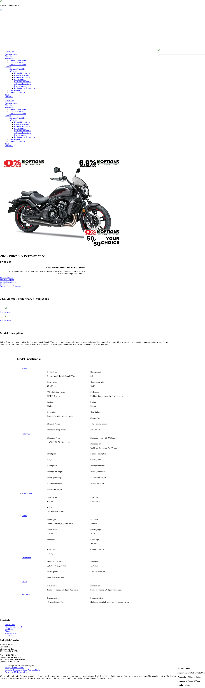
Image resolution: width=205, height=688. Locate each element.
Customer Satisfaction (22, 82)
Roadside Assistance (22, 77)
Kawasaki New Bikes (17, 60)
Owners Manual (20, 86)
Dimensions (26, 558)
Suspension (26, 594)
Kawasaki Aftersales (22, 73)
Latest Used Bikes (16, 62)
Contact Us (9, 97)
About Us (8, 56)
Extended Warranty (21, 75)
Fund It (2, 284)
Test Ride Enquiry (7, 280)
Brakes (24, 582)
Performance (26, 434)
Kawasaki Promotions (17, 65)
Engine (24, 368)
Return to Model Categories (10, 286)
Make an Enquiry (6, 278)
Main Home (9, 52)
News (7, 95)
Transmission (27, 494)
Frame (24, 516)
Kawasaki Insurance (17, 92)
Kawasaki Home (11, 54)
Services (8, 67)
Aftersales (13, 71)
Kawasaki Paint (20, 80)
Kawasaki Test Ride (17, 69)
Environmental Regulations (24, 88)
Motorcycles (9, 58)
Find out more (5, 312)
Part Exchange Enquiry (8, 282)
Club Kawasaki (15, 90)
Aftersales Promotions (22, 84)
